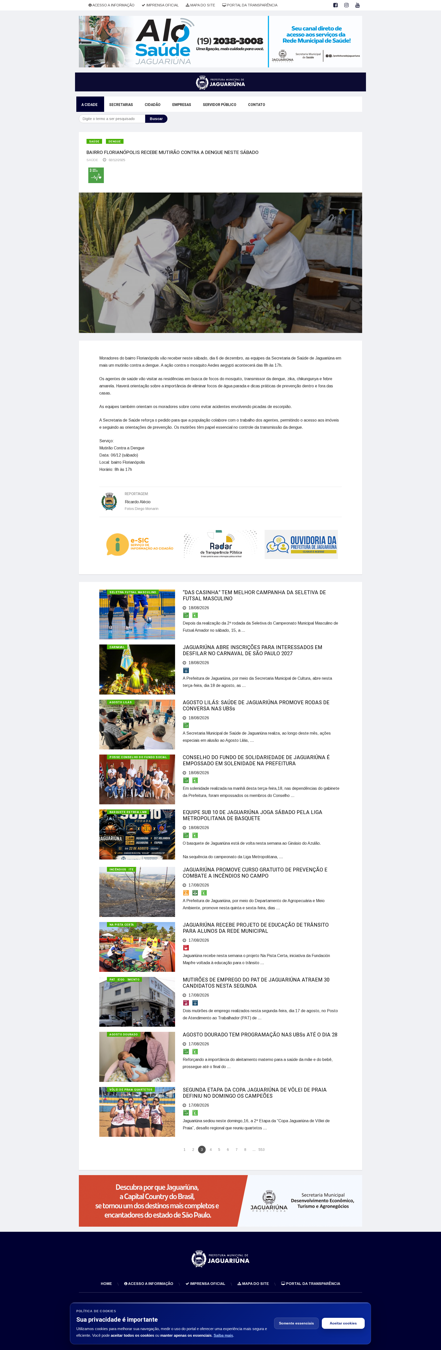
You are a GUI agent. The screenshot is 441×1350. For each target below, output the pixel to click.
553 (262, 1150)
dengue (114, 141)
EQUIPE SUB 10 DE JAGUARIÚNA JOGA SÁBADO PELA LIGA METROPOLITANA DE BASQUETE (252, 815)
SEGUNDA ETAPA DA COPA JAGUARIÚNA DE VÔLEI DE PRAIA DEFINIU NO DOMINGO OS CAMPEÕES (255, 1093)
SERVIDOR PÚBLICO (219, 104)
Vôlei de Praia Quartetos (130, 1090)
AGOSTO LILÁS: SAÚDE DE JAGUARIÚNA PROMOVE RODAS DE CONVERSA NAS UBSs (256, 705)
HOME (106, 1284)
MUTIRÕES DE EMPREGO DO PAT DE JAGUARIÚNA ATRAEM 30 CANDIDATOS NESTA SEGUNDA (256, 983)
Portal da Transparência (251, 5)
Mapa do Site (202, 5)
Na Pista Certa (121, 925)
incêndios (117, 869)
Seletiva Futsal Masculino (132, 592)
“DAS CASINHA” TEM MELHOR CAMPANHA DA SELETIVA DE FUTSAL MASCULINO (254, 595)
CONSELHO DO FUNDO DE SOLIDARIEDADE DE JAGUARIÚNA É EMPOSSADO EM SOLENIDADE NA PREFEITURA (256, 760)
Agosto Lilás (120, 702)
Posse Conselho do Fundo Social (138, 757)
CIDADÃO (153, 104)
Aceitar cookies (343, 1323)
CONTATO (256, 104)
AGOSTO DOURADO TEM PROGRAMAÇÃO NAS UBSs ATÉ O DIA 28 (260, 1034)
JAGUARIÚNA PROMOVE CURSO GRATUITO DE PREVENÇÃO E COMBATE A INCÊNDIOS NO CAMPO (255, 873)
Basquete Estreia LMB (128, 812)
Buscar (156, 119)
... (253, 1150)
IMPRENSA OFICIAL (162, 5)
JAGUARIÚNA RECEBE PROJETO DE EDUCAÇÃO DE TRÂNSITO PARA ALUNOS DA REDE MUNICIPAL (256, 928)
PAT (112, 979)
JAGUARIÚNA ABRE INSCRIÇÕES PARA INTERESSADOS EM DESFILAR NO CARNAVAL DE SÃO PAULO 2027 (252, 650)
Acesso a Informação (113, 5)
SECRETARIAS (121, 104)
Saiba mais (223, 1335)
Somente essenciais (296, 1323)
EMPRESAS (181, 104)
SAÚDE (92, 160)
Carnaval (117, 647)
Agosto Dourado (123, 1034)
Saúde (94, 141)
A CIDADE (89, 104)
